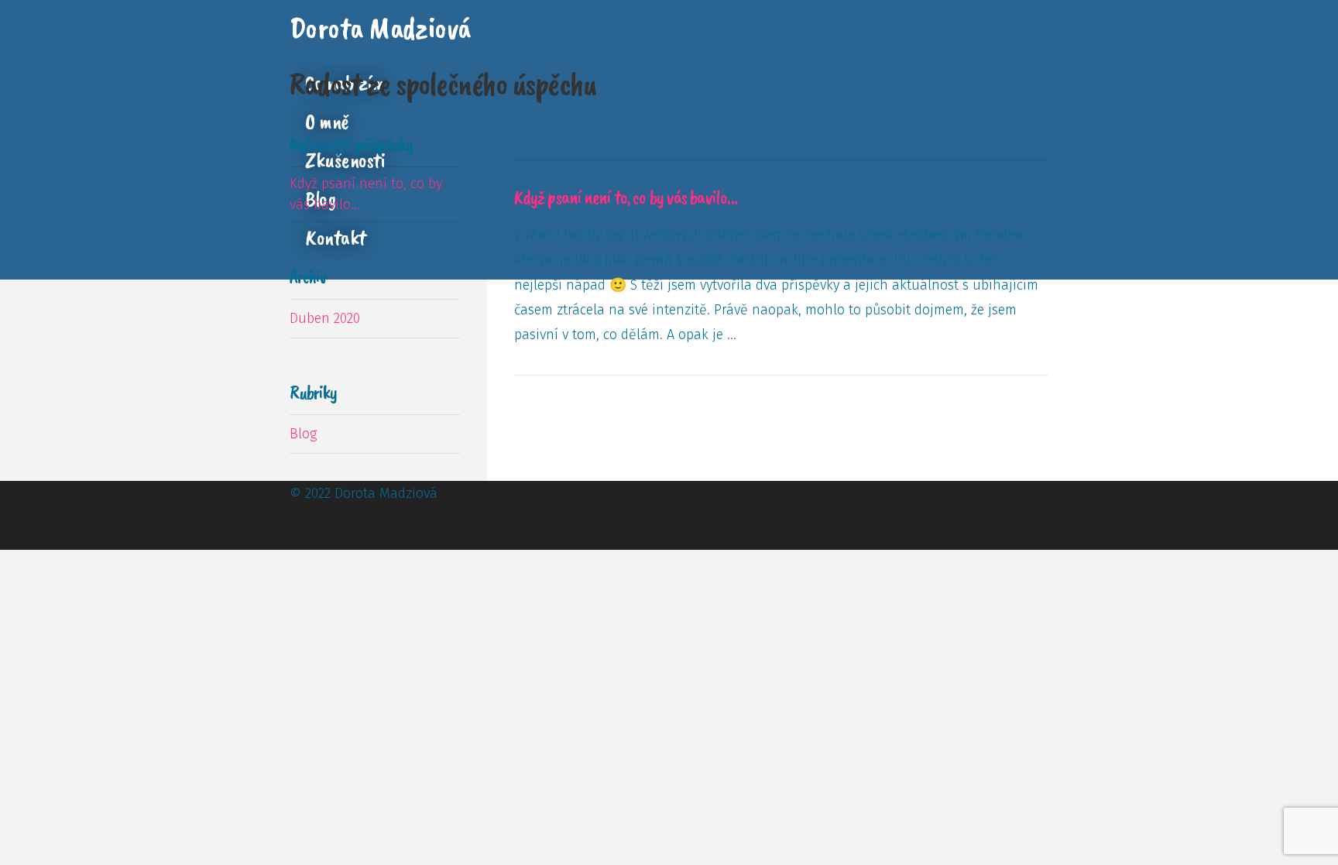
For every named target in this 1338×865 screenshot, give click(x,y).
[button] (482, 32)
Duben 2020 (325, 318)
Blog (303, 433)
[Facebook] (295, 543)
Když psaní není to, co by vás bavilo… (625, 197)
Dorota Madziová (380, 28)
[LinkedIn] (305, 543)
